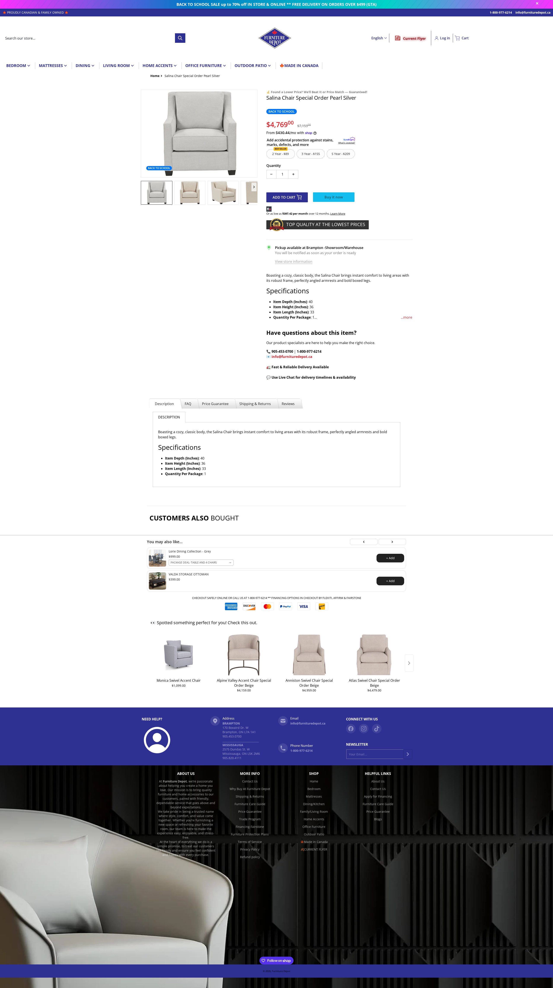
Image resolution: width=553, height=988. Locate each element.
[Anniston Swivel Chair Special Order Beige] (309, 654)
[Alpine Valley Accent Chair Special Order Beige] (244, 654)
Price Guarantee (215, 403)
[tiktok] (376, 728)
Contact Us (250, 781)
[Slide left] (143, 134)
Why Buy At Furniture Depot (250, 789)
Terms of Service (250, 842)
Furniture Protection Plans (250, 834)
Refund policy (250, 857)
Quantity (273, 165)
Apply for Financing (378, 796)
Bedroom (314, 789)
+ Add (390, 558)
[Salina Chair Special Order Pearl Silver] (156, 193)
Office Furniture (313, 827)
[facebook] (351, 728)
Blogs (378, 819)
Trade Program (250, 819)
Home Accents (314, 819)
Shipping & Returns (255, 403)
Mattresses (314, 796)
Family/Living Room (314, 811)
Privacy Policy (249, 849)
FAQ (188, 403)
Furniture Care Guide (250, 804)
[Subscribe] (407, 754)
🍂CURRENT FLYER (313, 849)
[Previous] (364, 542)
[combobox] (94, 38)
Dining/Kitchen (314, 804)
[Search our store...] (180, 38)
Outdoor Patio (314, 834)
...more (406, 317)
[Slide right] (255, 134)
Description (164, 403)
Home (314, 781)
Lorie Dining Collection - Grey (190, 551)
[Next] (392, 542)
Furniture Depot (281, 971)
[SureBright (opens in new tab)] (349, 139)
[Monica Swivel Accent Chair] (179, 654)
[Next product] (409, 663)
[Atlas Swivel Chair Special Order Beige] (374, 654)
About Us (378, 781)
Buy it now (333, 197)
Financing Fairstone (250, 827)
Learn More (337, 213)
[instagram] (364, 728)
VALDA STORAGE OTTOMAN (189, 574)
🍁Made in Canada (314, 842)
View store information (293, 261)
